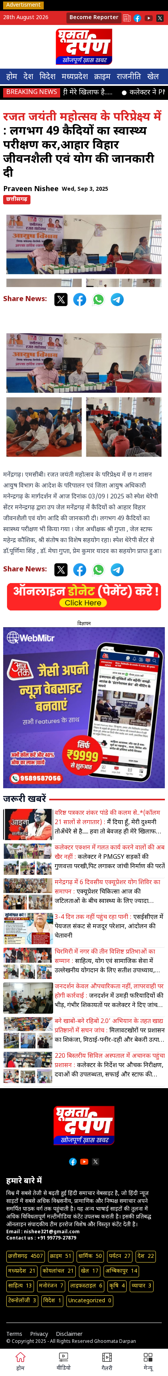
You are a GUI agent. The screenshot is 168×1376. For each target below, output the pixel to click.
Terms (14, 1334)
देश (28, 77)
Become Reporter (94, 17)
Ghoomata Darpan (115, 1342)
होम (11, 77)
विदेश (47, 77)
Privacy (39, 1334)
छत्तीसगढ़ (16, 199)
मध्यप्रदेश (75, 77)
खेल (153, 77)
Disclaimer (69, 1334)
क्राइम (102, 77)
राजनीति (129, 77)
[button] (148, 1362)
